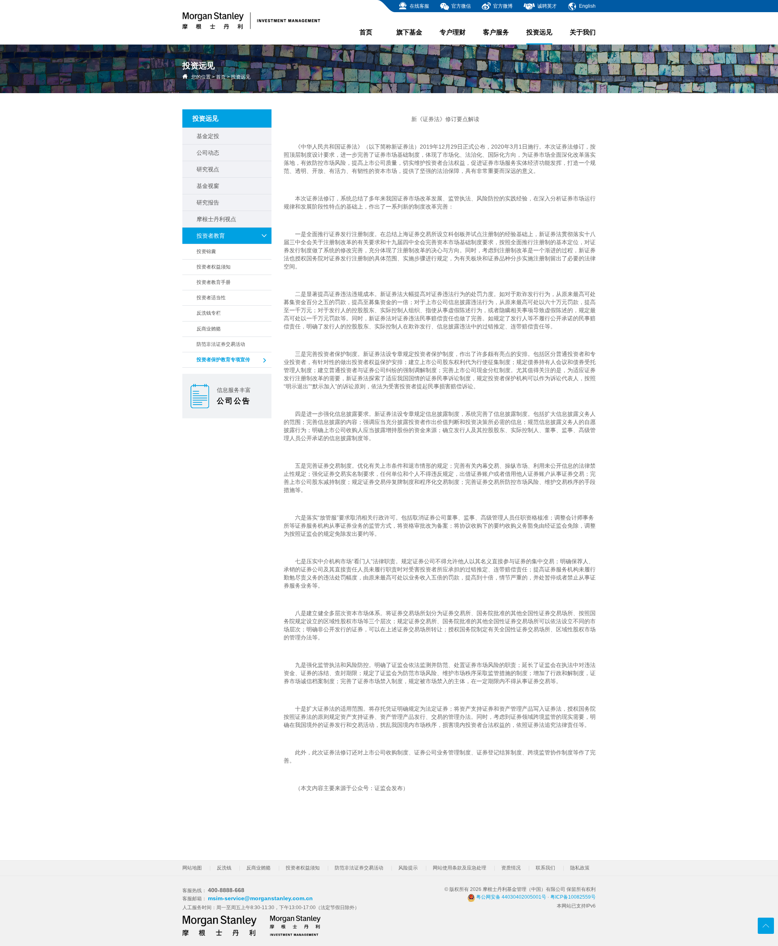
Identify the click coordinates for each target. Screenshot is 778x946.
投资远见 (539, 32)
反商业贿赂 (209, 329)
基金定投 (208, 136)
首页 (365, 32)
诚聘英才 (546, 6)
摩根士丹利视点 (216, 219)
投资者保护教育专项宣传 (223, 359)
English (587, 6)
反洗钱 (224, 868)
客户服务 (496, 32)
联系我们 (545, 868)
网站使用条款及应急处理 (459, 868)
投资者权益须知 (214, 267)
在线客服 (418, 6)
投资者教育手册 (214, 282)
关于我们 (583, 32)
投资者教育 (211, 235)
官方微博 (502, 6)
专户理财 (453, 32)
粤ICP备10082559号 (573, 897)
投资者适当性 (211, 297)
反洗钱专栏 (209, 313)
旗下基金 (409, 32)
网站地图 (192, 868)
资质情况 (511, 868)
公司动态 (208, 152)
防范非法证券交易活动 (221, 344)
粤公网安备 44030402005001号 (510, 897)
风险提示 (408, 868)
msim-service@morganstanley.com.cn (260, 898)
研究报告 (208, 202)
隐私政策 (580, 868)
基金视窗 (208, 186)
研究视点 (208, 169)
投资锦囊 (206, 251)
